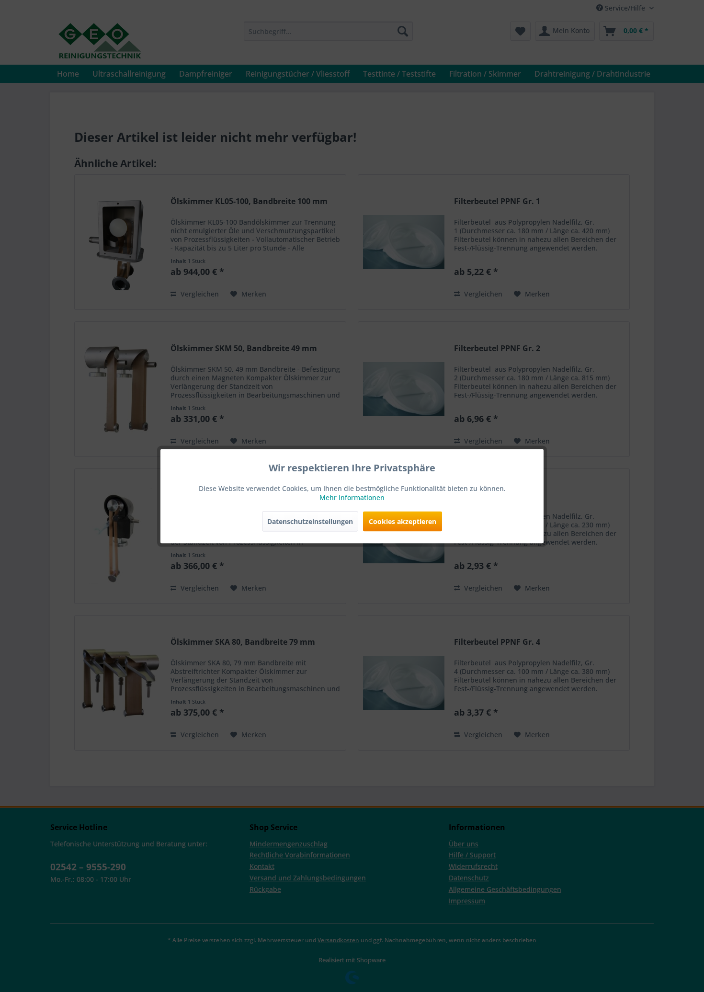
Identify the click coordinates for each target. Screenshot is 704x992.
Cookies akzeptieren (402, 520)
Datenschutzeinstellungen (310, 520)
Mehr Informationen (352, 497)
